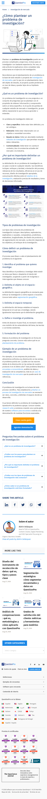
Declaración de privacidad (20, 792)
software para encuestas (20, 411)
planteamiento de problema (13, 343)
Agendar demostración (23, 427)
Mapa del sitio (6, 792)
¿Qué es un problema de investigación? (19, 446)
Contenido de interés (10, 692)
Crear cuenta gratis (23, 420)
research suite (7, 408)
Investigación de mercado (20, 10)
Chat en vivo (22, 669)
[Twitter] (23, 504)
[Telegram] (39, 504)
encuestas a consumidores (12, 369)
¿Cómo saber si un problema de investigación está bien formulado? (18, 487)
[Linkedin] (6, 504)
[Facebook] (14, 504)
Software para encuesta (12, 687)
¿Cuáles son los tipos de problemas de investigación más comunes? (19, 476)
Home (4, 10)
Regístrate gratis (38, 3)
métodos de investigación (16, 140)
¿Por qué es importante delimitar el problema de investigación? (21, 466)
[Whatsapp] (31, 504)
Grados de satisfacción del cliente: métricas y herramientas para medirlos (32, 618)
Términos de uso (35, 792)
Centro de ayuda (10, 669)
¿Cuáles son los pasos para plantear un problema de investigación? (19, 455)
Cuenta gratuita (34, 669)
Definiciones (7, 677)
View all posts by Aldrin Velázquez (16, 539)
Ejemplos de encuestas (11, 682)
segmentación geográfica (27, 297)
